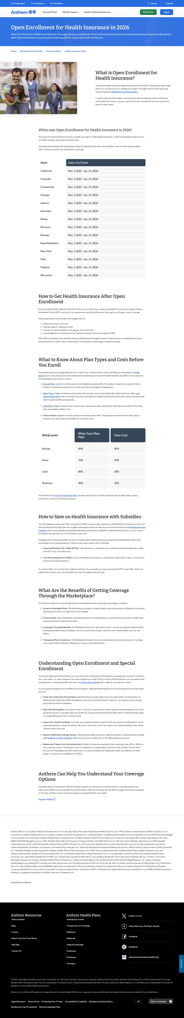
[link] (23, 12)
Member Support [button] (70, 12)
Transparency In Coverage (78, 925)
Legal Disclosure (18, 1001)
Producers (71, 957)
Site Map (15, 944)
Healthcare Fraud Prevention (24, 1007)
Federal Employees (75, 944)
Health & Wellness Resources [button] (97, 12)
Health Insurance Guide (75, 51)
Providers (71, 963)
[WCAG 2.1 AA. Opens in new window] (138, 1001)
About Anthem (18, 919)
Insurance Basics (54, 51)
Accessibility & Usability (76, 1001)
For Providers (56, 4)
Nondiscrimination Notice (101, 1001)
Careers (15, 932)
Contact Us (16, 951)
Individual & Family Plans (31, 51)
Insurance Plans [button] (50, 12)
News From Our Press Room (24, 938)
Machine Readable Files (49, 1007)
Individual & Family (75, 919)
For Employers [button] (18, 3)
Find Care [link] (148, 12)
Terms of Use (33, 1001)
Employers (71, 951)
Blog (14, 925)
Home (14, 51)
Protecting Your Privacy (52, 1001)
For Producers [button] (37, 3)
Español (169, 3)
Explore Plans (46, 799)
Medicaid (71, 938)
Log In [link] (167, 12)
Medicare (71, 932)
